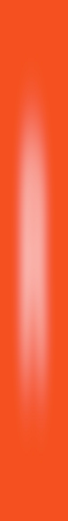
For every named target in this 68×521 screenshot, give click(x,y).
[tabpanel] (34, 400)
